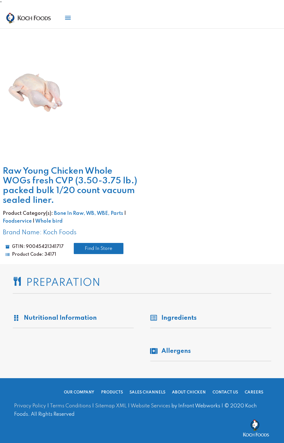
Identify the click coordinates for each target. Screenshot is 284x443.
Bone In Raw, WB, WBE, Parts (88, 213)
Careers (254, 392)
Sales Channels (147, 392)
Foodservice (17, 221)
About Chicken (189, 392)
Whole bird (49, 221)
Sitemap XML (111, 405)
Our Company (79, 392)
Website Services (150, 405)
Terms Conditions (70, 405)
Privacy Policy (30, 405)
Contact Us (225, 392)
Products (112, 392)
